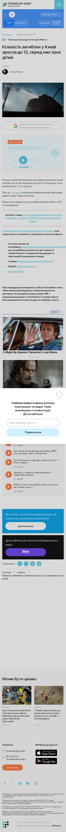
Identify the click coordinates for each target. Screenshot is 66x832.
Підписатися (33, 432)
